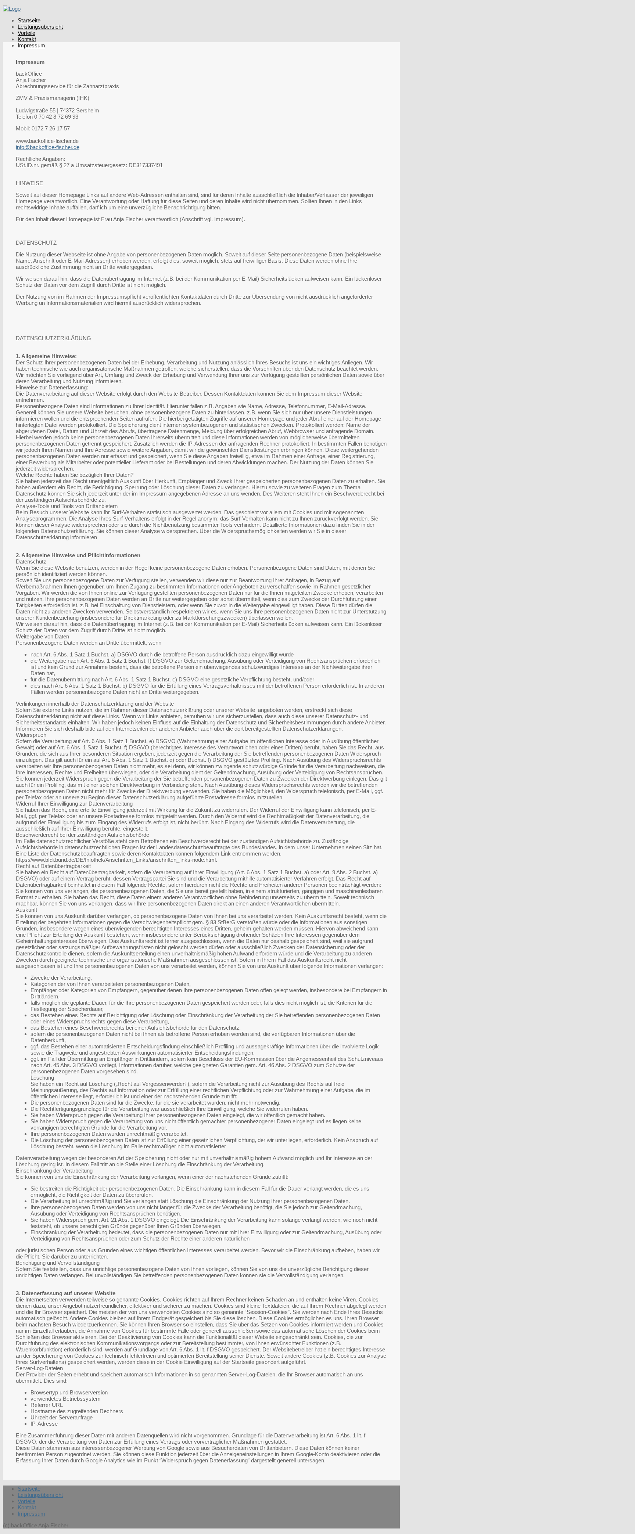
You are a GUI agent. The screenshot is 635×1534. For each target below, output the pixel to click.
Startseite (29, 20)
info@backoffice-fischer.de (47, 147)
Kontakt (27, 39)
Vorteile (26, 33)
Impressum (31, 45)
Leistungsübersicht (40, 27)
